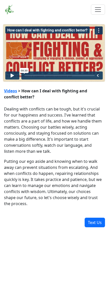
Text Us (95, 222)
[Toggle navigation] (98, 10)
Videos (10, 91)
